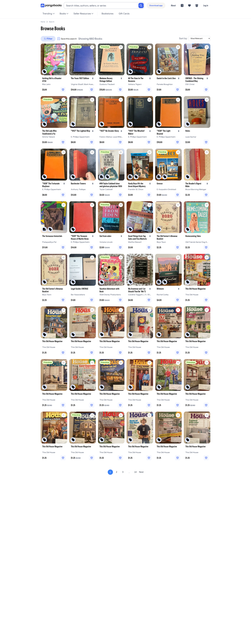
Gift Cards (124, 13)
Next (141, 472)
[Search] (141, 5)
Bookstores (107, 13)
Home (43, 22)
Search (51, 22)
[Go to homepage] (51, 5)
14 (135, 472)
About (173, 5)
